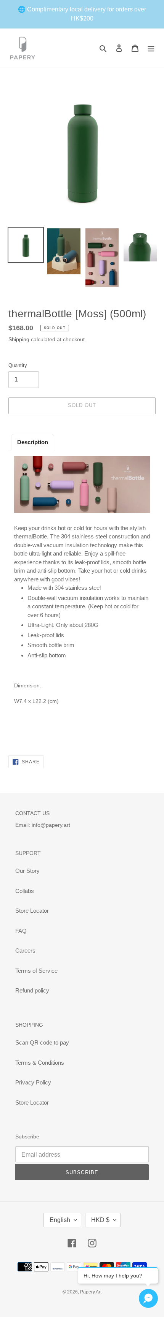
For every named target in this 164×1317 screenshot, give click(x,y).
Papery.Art (90, 1292)
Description (32, 442)
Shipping (18, 339)
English (60, 1220)
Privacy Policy (33, 1082)
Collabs (24, 891)
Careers (25, 950)
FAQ (21, 931)
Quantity (17, 365)
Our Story (27, 870)
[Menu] (151, 48)
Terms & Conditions (39, 1062)
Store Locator (32, 910)
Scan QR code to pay (42, 1042)
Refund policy (32, 990)
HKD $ (100, 1220)
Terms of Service (36, 970)
